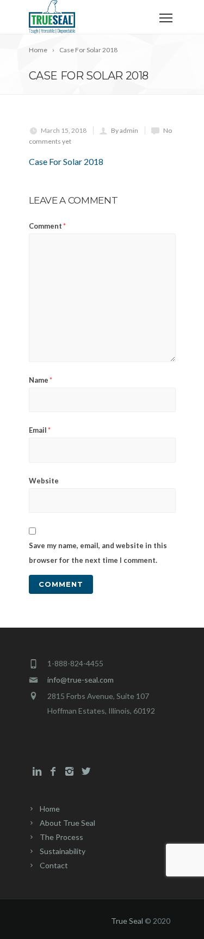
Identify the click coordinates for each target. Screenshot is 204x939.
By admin (124, 130)
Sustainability (62, 851)
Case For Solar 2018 (66, 161)
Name (40, 380)
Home (50, 808)
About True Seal (67, 822)
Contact (54, 865)
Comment (47, 226)
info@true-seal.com (80, 679)
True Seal (127, 920)
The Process (61, 837)
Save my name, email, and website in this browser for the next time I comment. (98, 552)
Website (44, 480)
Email (40, 430)
